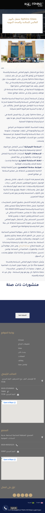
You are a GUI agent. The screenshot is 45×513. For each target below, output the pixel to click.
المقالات (21, 357)
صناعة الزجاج (24, 246)
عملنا (20, 348)
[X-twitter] (22, 495)
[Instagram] (26, 495)
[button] (25, 4)
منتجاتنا (21, 340)
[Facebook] (30, 495)
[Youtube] (14, 495)
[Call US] (5, 508)
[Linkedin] (18, 495)
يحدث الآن (22, 353)
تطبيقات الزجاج (24, 344)
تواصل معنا (22, 365)
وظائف (20, 361)
